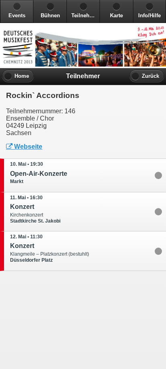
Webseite (28, 146)
